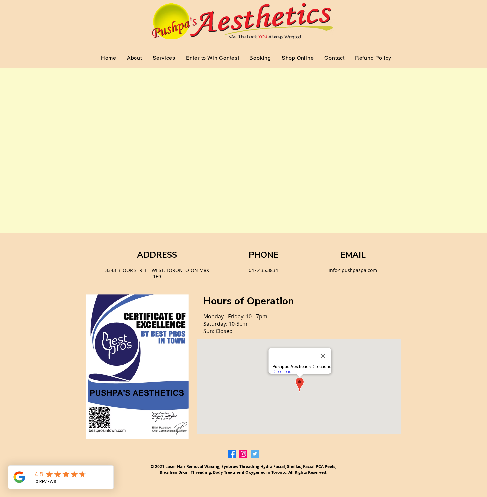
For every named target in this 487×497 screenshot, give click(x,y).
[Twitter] (255, 454)
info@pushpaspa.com (353, 270)
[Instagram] (243, 454)
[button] (164, 57)
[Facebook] (232, 454)
